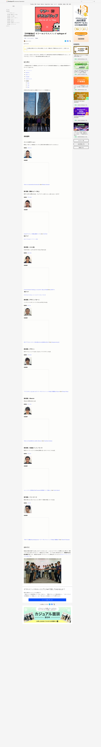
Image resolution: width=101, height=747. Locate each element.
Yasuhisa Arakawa (48, 441)
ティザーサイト (29, 70)
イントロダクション (11, 12)
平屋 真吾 (30, 354)
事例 (67, 4)
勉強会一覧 (81, 147)
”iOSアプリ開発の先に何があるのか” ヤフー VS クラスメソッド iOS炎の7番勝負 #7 (41, 539)
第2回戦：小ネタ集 (10, 16)
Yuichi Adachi (57, 490)
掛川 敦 (29, 305)
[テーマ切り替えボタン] (94, 1)
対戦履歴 (27, 76)
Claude (38, 4)
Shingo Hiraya (65, 391)
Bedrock (42, 4)
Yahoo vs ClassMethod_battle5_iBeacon (33, 441)
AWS (35, 4)
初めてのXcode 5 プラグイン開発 (31, 239)
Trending (32, 4)
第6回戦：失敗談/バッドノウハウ (13, 22)
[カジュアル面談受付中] (47, 615)
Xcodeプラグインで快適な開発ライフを (32, 234)
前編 (28, 83)
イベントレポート (31, 38)
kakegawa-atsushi (55, 342)
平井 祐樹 (30, 197)
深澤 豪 (29, 503)
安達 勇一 (30, 453)
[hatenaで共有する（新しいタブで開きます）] (65, 41)
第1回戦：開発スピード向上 (12, 14)
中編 (28, 85)
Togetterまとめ (29, 78)
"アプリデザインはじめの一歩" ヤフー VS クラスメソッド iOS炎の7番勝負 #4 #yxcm (42, 391)
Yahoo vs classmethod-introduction (32, 184)
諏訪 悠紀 (30, 253)
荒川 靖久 (30, 404)
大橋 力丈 (30, 147)
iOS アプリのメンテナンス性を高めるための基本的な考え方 (36, 342)
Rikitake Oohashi (46, 184)
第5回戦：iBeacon (10, 21)
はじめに (8, 9)
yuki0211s (52, 289)
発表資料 (8, 11)
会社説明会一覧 (81, 144)
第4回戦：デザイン (10, 19)
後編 (28, 87)
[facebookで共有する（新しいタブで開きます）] (68, 41)
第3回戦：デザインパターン (12, 17)
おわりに (8, 25)
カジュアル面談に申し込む (47, 599)
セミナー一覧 (81, 140)
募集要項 (27, 72)
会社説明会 (60, 4)
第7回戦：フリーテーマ (11, 24)
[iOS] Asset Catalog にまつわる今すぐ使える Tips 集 (35, 295)
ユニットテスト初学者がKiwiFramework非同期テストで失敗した (37, 490)
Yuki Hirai (45, 234)
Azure (52, 4)
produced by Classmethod (19, 1)
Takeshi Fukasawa (65, 539)
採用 (70, 4)
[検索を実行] (81, 1)
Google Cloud (47, 4)
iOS (25, 38)
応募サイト (28, 74)
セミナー (55, 4)
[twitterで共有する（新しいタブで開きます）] (70, 41)
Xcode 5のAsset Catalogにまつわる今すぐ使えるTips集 (36, 289)
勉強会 (64, 4)
